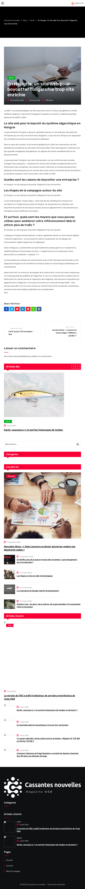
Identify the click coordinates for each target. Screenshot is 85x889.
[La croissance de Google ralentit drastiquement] (9, 589)
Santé (19, 838)
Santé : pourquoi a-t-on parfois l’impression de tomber (33, 430)
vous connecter (20, 356)
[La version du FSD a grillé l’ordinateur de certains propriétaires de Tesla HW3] (42, 654)
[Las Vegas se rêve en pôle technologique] (9, 574)
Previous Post (17, 328)
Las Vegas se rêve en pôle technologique (35, 576)
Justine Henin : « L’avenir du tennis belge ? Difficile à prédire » (64, 333)
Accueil (9, 860)
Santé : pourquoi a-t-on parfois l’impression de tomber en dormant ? (47, 710)
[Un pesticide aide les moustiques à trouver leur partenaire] (9, 723)
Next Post (70, 327)
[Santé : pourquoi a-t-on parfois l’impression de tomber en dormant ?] (9, 708)
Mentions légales (13, 871)
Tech (19, 821)
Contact (9, 866)
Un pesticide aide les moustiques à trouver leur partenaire (42, 725)
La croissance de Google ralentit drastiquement (38, 591)
